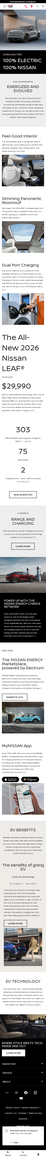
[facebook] (26, 1092)
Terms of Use (34, 1113)
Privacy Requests (30, 1107)
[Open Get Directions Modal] (31, 6)
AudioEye (23, 1119)
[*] (35, 117)
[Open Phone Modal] (26, 6)
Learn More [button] (23, 546)
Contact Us (10, 1113)
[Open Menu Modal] (43, 6)
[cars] (7, 1092)
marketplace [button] (14, 697)
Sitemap (22, 1113)
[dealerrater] (16, 1092)
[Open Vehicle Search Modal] (37, 6)
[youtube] (21, 1098)
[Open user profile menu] (38, 1154)
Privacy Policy (13, 1107)
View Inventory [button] (23, 494)
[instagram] (35, 1092)
